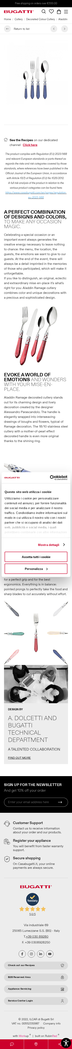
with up (22, 1036)
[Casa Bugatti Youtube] (49, 954)
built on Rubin (47, 1036)
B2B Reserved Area (19, 977)
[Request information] (12, 1044)
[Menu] (65, 11)
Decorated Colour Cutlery (40, 19)
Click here (30, 145)
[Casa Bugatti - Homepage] (19, 11)
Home (7, 19)
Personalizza (34, 568)
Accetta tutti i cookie (36, 557)
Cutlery (19, 19)
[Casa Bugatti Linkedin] (40, 954)
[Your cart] (58, 11)
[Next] (64, 28)
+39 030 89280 (37, 937)
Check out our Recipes (21, 965)
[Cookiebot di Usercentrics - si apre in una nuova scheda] (50, 477)
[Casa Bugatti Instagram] (31, 954)
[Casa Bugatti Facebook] (22, 954)
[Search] (43, 11)
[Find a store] (36, 1044)
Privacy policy (36, 1027)
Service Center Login (20, 1000)
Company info (52, 1023)
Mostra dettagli (48, 544)
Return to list (21, 29)
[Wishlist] (51, 11)
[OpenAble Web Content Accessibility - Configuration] (66, 1043)
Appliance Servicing (19, 988)
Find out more (19, 758)
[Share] (60, 1044)
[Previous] (53, 28)
